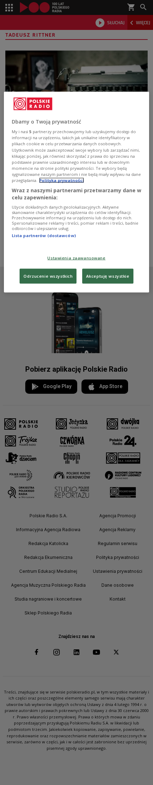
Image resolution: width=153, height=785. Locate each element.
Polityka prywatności (61, 180)
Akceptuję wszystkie (108, 276)
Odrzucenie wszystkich (48, 276)
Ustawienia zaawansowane (76, 258)
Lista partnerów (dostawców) (44, 235)
